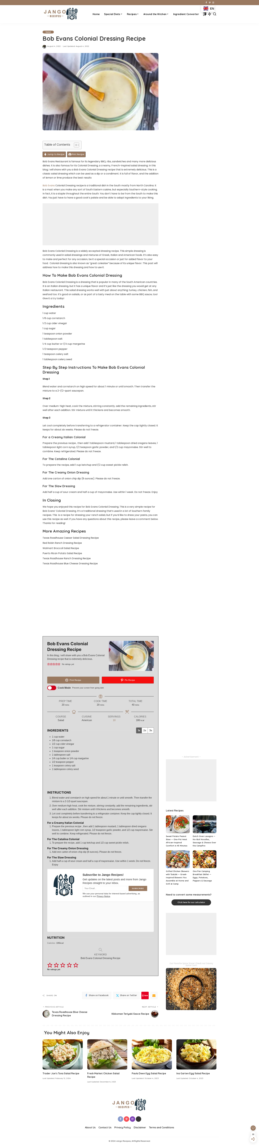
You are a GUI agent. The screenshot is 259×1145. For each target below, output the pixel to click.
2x (144, 730)
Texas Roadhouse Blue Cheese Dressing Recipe (70, 563)
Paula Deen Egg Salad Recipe (149, 1073)
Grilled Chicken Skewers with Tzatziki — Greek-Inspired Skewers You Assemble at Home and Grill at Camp (177, 877)
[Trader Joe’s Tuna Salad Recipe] (63, 1054)
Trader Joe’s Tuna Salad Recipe (61, 1073)
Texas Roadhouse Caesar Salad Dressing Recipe (71, 538)
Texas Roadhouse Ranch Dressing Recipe (67, 558)
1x (139, 730)
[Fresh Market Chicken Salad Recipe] (107, 1054)
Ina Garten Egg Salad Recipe (193, 1073)
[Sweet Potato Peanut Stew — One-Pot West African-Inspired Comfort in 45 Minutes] (178, 824)
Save (146, 995)
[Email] (154, 995)
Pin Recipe (129, 680)
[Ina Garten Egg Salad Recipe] (196, 1054)
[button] (48, 664)
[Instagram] (213, 2)
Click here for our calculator (191, 902)
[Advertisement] (100, 224)
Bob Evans (49, 185)
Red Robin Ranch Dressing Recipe (62, 543)
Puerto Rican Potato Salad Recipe (62, 553)
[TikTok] (215, 2)
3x (150, 730)
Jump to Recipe (55, 154)
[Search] (214, 14)
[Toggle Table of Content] (75, 145)
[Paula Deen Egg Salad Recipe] (152, 1054)
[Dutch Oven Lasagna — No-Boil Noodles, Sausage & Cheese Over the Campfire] (204, 824)
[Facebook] (206, 2)
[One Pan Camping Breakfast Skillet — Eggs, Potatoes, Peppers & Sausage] (204, 859)
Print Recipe (77, 154)
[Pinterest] (209, 2)
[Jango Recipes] (61, 14)
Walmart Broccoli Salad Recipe (61, 548)
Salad (48, 32)
